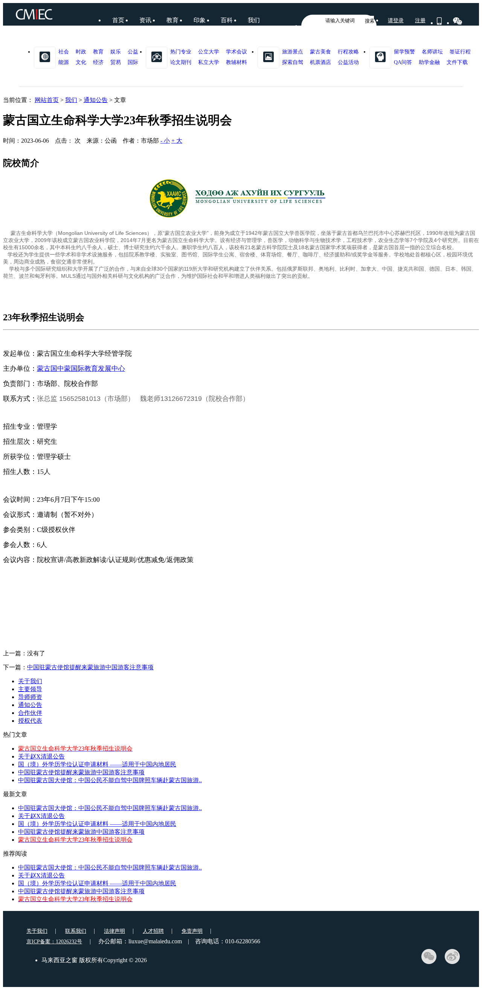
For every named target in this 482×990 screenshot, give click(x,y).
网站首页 (47, 100)
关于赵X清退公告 (41, 756)
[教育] (156, 56)
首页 (118, 20)
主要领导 (30, 689)
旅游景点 (292, 52)
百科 (227, 20)
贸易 (115, 62)
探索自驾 (292, 62)
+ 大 (176, 140)
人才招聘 (153, 931)
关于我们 (30, 681)
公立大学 (208, 52)
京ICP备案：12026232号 (54, 941)
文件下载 (457, 62)
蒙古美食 (320, 52)
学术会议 (236, 52)
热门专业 (180, 52)
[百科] (380, 56)
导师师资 (30, 697)
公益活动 (348, 62)
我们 (254, 20)
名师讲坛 (432, 52)
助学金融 (429, 62)
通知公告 (96, 100)
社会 (63, 52)
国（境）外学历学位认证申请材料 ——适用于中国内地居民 (97, 764)
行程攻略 (348, 52)
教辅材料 (236, 62)
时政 (81, 52)
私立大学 (208, 62)
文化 (81, 62)
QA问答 (403, 62)
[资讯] (44, 56)
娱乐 (115, 52)
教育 (172, 20)
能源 (63, 62)
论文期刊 (180, 62)
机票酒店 (320, 62)
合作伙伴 (30, 713)
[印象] (268, 56)
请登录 (396, 20)
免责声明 (192, 931)
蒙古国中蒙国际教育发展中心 (81, 368)
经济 (98, 62)
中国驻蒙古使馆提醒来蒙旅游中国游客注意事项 (90, 667)
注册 (420, 20)
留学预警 (404, 52)
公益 (133, 52)
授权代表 (30, 720)
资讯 (145, 20)
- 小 (165, 140)
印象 (200, 20)
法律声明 (114, 931)
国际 (133, 62)
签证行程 (460, 52)
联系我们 (75, 931)
